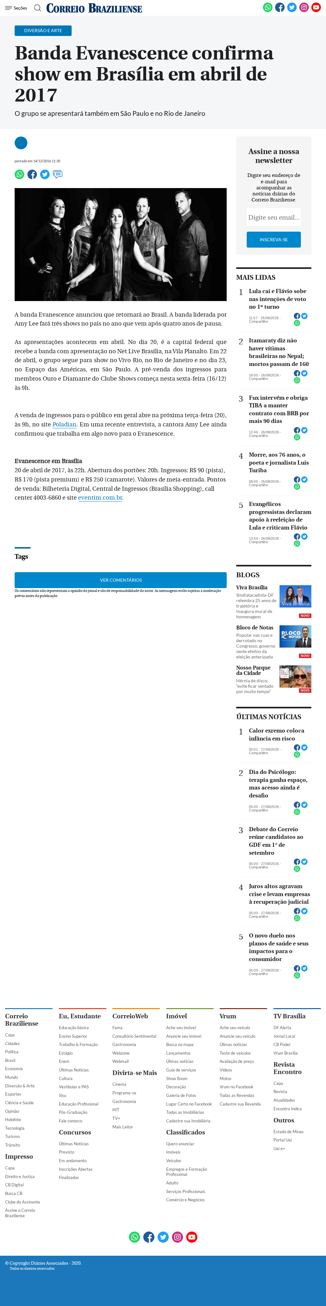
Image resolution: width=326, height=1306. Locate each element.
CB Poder (282, 1044)
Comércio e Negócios (185, 1199)
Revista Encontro (287, 1068)
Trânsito (12, 1145)
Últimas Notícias (74, 1069)
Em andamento (73, 1160)
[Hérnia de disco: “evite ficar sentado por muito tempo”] (295, 677)
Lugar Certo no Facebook (189, 1103)
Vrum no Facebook (236, 1086)
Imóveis (173, 1152)
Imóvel (176, 1016)
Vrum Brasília (285, 1053)
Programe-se (124, 1092)
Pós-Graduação (73, 1112)
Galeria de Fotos (181, 1095)
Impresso (19, 1156)
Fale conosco (70, 1120)
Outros (283, 1120)
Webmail (120, 1061)
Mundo (11, 1077)
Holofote (13, 1119)
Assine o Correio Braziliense (20, 1213)
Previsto (66, 1152)
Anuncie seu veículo (237, 1036)
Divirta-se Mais (134, 1073)
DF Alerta (282, 1027)
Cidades (12, 1043)
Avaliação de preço (237, 1061)
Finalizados (69, 1177)
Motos (225, 1078)
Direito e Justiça (20, 1176)
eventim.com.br (100, 497)
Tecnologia (15, 1128)
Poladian (64, 424)
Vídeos (226, 1069)
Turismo (12, 1136)
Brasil (10, 1060)
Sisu (62, 1095)
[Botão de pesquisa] (36, 8)
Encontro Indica (287, 1108)
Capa (10, 1034)
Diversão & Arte (20, 1085)
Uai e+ (279, 1148)
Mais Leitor (122, 1126)
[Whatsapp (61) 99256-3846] (268, 10)
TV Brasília (289, 1016)
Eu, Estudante (80, 1016)
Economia (14, 1068)
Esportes (13, 1094)
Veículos (173, 1160)
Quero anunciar (180, 1143)
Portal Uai (282, 1139)
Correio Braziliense (21, 1020)
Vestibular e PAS (74, 1086)
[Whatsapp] (19, 177)
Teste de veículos (235, 1053)
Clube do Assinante (22, 1201)
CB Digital (14, 1184)
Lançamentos (178, 1053)
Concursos (75, 1132)
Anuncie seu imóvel (183, 1036)
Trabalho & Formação (78, 1044)
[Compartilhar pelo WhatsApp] (297, 325)
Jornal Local (284, 1036)
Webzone (121, 1053)
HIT (115, 1109)
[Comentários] (57, 177)
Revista (280, 1091)
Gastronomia (124, 1044)
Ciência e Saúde (19, 1102)
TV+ (116, 1118)
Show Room (177, 1078)
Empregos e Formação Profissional (186, 1172)
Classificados (185, 1132)
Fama (117, 1027)
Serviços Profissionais (185, 1191)
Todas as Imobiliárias (185, 1112)
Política (11, 1051)
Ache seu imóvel (181, 1027)
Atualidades (284, 1100)
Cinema (119, 1084)
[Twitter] (45, 177)
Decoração (176, 1086)
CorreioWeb (130, 1016)
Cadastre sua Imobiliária (188, 1120)
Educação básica (74, 1027)
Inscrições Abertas (76, 1169)
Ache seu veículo (235, 1027)
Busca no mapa (180, 1044)
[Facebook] (280, 10)
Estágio (66, 1053)
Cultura (66, 1078)
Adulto (172, 1182)
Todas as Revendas (237, 1095)
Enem (64, 1061)
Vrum (228, 1016)
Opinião (12, 1111)
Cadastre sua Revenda (240, 1103)
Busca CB (13, 1193)
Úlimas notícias (180, 1061)
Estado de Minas (288, 1131)
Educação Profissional (78, 1103)
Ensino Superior (73, 1036)
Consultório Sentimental (134, 1036)
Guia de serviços (181, 1069)
